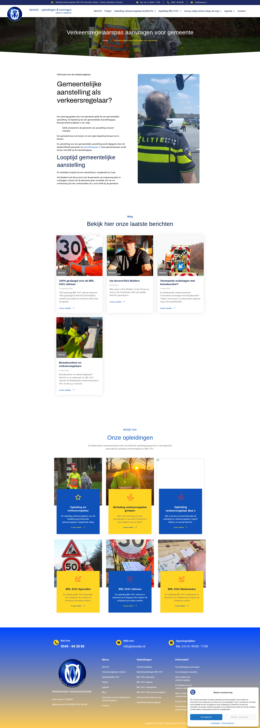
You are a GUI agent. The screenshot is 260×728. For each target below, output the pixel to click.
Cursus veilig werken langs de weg (201, 11)
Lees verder (65, 308)
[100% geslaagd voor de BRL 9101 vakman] (79, 255)
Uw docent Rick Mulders (125, 280)
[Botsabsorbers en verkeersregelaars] (79, 337)
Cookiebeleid (215, 723)
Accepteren (206, 717)
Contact (242, 11)
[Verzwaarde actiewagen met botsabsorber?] (180, 255)
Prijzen (108, 11)
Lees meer (76, 527)
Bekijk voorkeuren (239, 717)
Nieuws (61, 273)
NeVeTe (98, 11)
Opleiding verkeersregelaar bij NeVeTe (133, 11)
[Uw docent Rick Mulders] (130, 255)
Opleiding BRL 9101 (168, 11)
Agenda (228, 11)
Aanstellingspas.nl (92, 147)
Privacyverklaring (227, 723)
